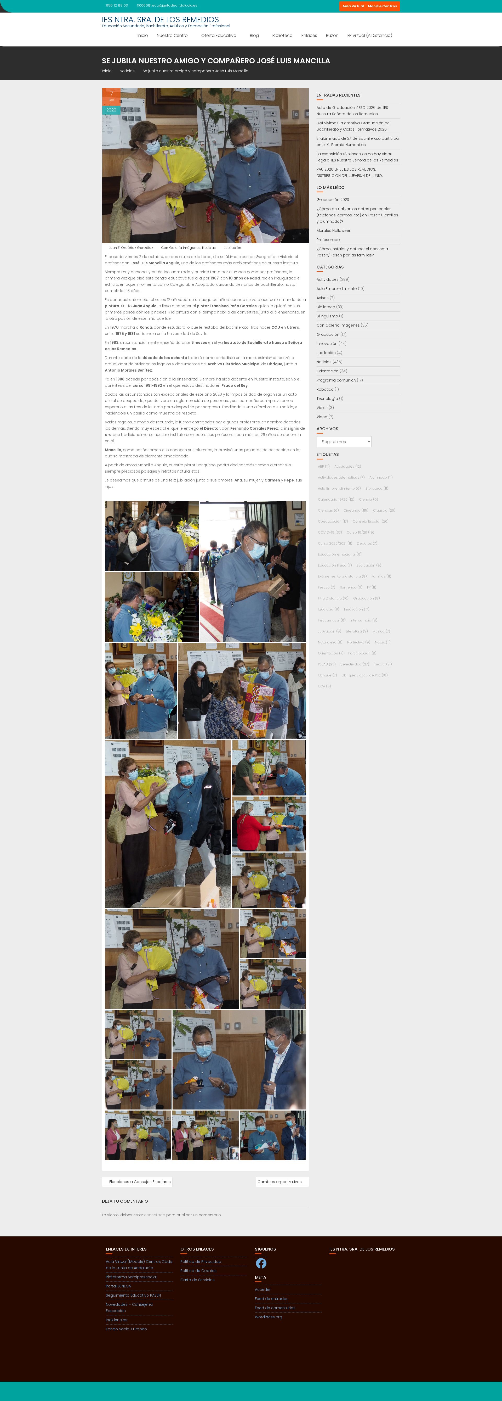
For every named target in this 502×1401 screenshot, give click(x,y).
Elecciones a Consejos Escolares (140, 1181)
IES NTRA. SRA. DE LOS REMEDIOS (160, 19)
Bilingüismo (327, 316)
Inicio (143, 35)
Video (322, 416)
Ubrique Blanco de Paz (365, 675)
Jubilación (232, 247)
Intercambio (363, 620)
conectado (154, 1215)
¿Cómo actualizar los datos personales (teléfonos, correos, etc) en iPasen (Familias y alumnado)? (357, 215)
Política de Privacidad (200, 1261)
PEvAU (327, 664)
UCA (324, 686)
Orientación (328, 371)
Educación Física (335, 565)
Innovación (327, 343)
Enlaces (309, 35)
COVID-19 (330, 532)
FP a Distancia (333, 598)
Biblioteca (282, 35)
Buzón (332, 35)
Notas (383, 642)
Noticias (209, 247)
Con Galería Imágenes (181, 247)
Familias (381, 576)
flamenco (351, 587)
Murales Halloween (334, 230)
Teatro (383, 664)
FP (371, 587)
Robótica (325, 389)
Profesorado (328, 239)
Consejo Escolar (371, 521)
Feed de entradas (271, 1298)
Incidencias (116, 1319)
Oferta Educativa (218, 35)
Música (381, 631)
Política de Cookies (198, 1270)
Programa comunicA (336, 380)
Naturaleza (330, 642)
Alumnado (381, 477)
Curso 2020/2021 (335, 543)
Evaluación (369, 565)
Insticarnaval (332, 620)
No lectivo (358, 642)
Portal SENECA (118, 1286)
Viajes (322, 407)
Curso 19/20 (360, 532)
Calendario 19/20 (336, 499)
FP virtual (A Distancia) (369, 35)
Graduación (328, 334)
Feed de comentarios (275, 1307)
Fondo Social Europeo (126, 1329)
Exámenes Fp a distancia (342, 576)
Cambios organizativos (280, 1181)
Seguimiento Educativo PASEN (133, 1295)
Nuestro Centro (172, 35)
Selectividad (354, 664)
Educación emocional (340, 554)
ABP (324, 466)
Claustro (384, 510)
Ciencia (368, 499)
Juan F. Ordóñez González (131, 247)
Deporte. (367, 543)
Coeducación (333, 521)
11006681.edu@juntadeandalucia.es (167, 5)
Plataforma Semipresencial (131, 1277)
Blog (254, 35)
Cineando (356, 510)
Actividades (328, 279)
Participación (362, 653)
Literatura (357, 631)
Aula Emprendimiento (337, 288)
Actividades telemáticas (341, 477)
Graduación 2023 (333, 199)
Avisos (323, 297)
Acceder (263, 1289)
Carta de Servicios (197, 1279)
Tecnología (327, 398)
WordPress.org (268, 1317)
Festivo (326, 587)
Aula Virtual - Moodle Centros (370, 6)
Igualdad (328, 609)
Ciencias (328, 510)
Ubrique (327, 675)
